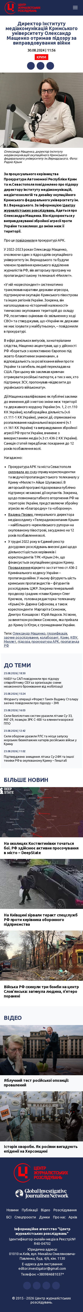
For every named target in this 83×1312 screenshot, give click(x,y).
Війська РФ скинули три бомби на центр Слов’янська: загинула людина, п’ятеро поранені (41, 991)
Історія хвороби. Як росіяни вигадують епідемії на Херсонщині (40, 1148)
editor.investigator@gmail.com (42, 1268)
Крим (41, 57)
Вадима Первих (20, 514)
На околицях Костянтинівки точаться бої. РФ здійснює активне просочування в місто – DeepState (41, 848)
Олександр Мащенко (29, 633)
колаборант (49, 637)
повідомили (25, 240)
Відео (13, 1017)
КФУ (73, 637)
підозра (24, 641)
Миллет (10, 641)
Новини (12, 1210)
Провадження (19, 567)
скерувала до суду (22, 472)
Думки (44, 1217)
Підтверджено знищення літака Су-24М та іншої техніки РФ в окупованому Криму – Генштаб (39, 758)
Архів (73, 1217)
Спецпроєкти (25, 1217)
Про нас (59, 1217)
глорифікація (57, 633)
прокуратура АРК (45, 641)
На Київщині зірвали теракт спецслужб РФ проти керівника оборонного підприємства (41, 919)
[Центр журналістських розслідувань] (22, 8)
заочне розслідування (21, 637)
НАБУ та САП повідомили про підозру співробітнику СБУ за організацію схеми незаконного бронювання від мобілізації (33, 682)
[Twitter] (40, 66)
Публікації (30, 1210)
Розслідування (65, 1210)
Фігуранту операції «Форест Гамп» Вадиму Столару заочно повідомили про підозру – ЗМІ (41, 701)
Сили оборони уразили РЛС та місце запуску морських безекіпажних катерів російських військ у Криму (40, 740)
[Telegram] (50, 66)
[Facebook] (31, 66)
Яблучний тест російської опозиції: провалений (36, 1082)
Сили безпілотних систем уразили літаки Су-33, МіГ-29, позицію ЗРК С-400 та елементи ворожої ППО (38, 719)
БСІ (8, 1217)
